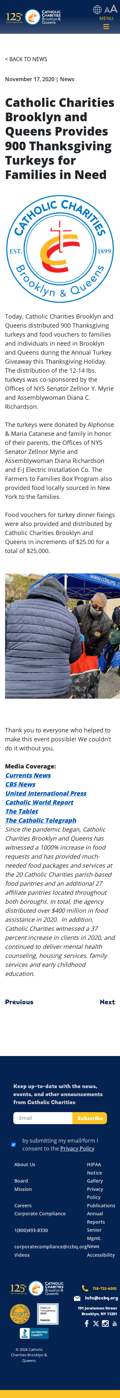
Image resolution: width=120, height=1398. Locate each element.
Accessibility (101, 1255)
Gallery (95, 1181)
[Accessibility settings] (111, 9)
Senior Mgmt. (94, 1234)
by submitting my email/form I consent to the (60, 1144)
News (93, 1246)
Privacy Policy (77, 1148)
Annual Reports (96, 1217)
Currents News (27, 775)
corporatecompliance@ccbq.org (50, 1246)
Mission (23, 1189)
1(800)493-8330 (31, 1230)
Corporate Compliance (40, 1213)
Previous (19, 1002)
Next (107, 1002)
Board (21, 1181)
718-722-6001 (105, 1289)
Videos (22, 1255)
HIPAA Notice (94, 1168)
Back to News (28, 59)
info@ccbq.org (101, 1298)
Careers (23, 1205)
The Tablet (21, 811)
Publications (101, 1205)
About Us (24, 1164)
